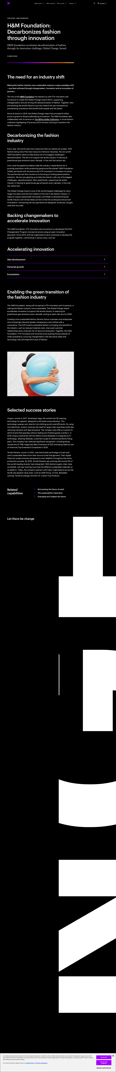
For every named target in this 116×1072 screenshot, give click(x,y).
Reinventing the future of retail (51, 489)
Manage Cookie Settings (104, 1067)
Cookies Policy (29, 1063)
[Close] (113, 1056)
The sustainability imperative (50, 493)
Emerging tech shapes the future (52, 496)
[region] (58, 1062)
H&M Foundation (27, 96)
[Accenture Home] (12, 3)
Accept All (104, 1057)
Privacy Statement (42, 1063)
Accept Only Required (103, 1062)
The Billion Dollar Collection (47, 119)
